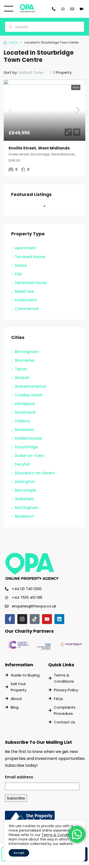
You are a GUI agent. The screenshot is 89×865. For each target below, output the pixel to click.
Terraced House (30, 256)
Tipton (21, 369)
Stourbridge (26, 447)
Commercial (27, 308)
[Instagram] (22, 619)
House (21, 265)
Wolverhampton (30, 386)
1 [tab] (46, 208)
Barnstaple (25, 490)
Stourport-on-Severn (35, 473)
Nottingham (27, 507)
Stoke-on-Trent (29, 455)
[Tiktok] (35, 619)
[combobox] (35, 72)
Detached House (31, 282)
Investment (26, 300)
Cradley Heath (29, 395)
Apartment (25, 248)
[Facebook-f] (10, 619)
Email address (19, 777)
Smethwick (25, 412)
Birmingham (27, 351)
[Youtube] (47, 619)
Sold (75, 87)
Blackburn (24, 516)
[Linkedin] (59, 619)
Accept (19, 853)
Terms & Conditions (59, 834)
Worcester (25, 360)
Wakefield (24, 499)
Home (13, 42)
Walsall (22, 377)
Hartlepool (25, 403)
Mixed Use (24, 291)
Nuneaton (24, 429)
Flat (18, 274)
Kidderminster (28, 438)
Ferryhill (22, 464)
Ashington (25, 481)
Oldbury (22, 421)
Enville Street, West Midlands (39, 148)
